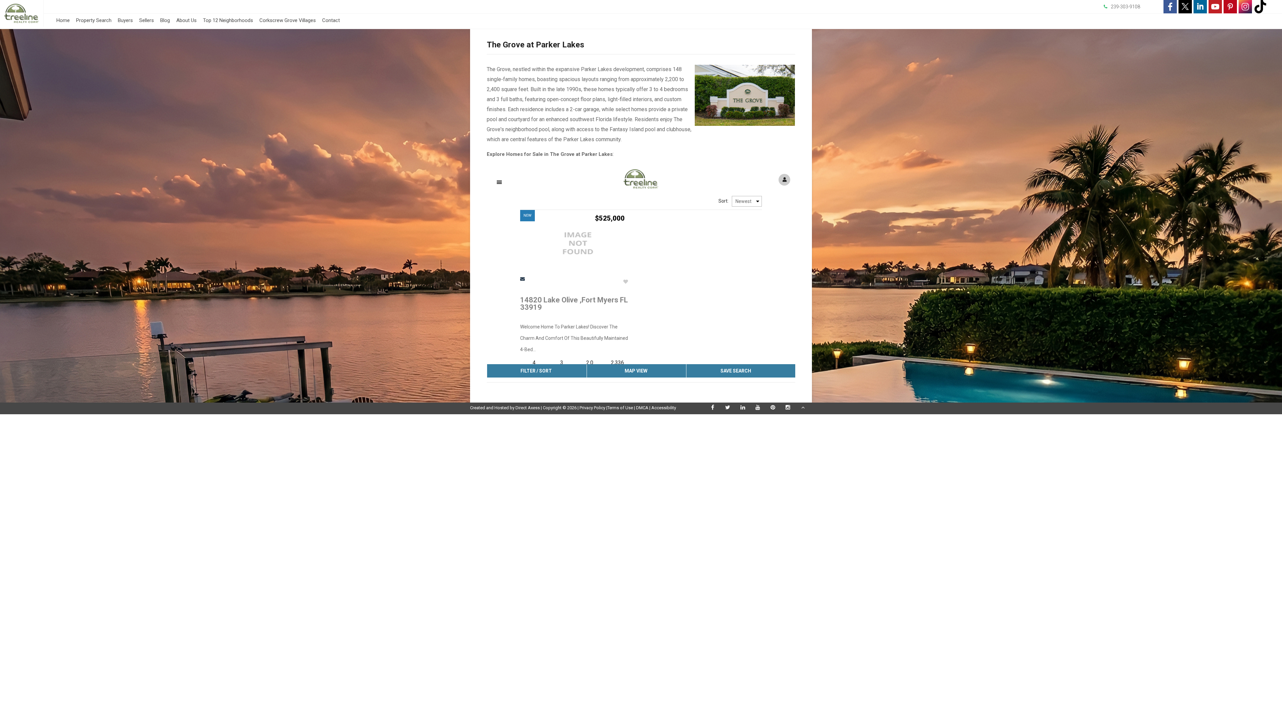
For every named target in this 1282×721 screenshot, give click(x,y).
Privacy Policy (592, 407)
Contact (331, 20)
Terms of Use (620, 407)
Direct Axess (527, 407)
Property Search (94, 20)
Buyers (125, 20)
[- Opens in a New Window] (1170, 6)
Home (63, 20)
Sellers (146, 20)
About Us (186, 20)
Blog (165, 20)
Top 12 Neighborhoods (228, 20)
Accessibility (663, 407)
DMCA (642, 407)
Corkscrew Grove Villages (287, 20)
